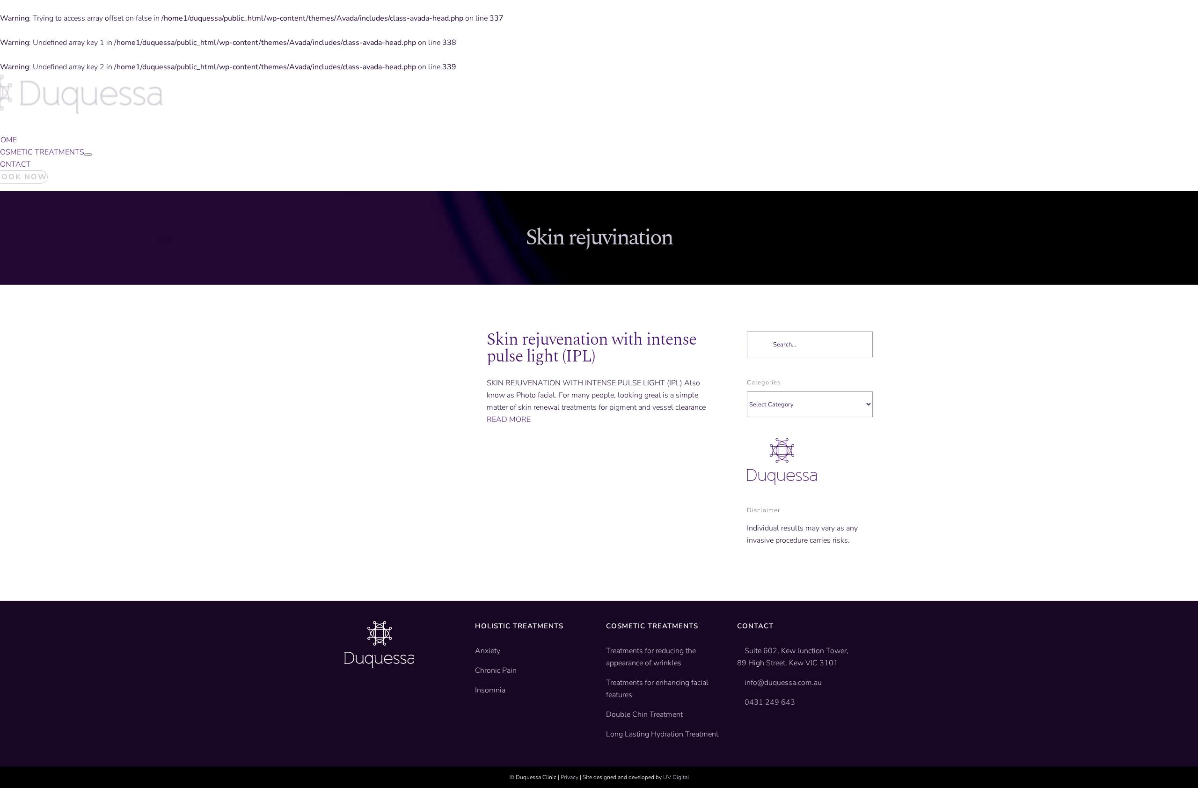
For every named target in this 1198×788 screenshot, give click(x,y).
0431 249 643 (770, 702)
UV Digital (676, 777)
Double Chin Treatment (644, 714)
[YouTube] (362, 696)
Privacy (569, 777)
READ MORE (509, 419)
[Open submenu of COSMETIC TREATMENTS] (88, 154)
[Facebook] (347, 696)
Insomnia (490, 690)
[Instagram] (376, 696)
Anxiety (487, 651)
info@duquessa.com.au (783, 683)
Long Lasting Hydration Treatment (662, 734)
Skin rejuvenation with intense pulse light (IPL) (591, 348)
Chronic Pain (496, 670)
